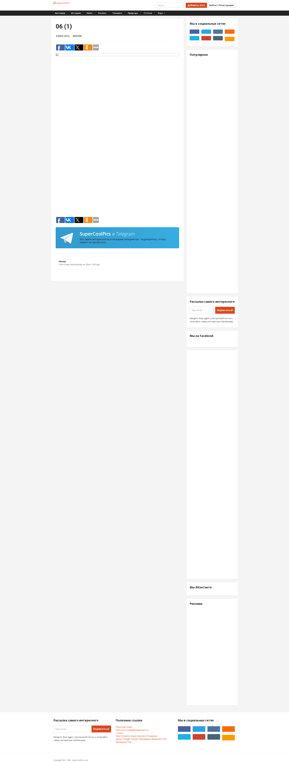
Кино (89, 13)
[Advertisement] (117, 177)
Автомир (60, 13)
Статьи (148, 13)
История (76, 13)
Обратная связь (124, 726)
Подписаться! (225, 310)
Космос (102, 13)
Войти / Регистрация (222, 5)
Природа (133, 13)
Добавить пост (196, 5)
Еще (160, 13)
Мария (77, 36)
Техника (117, 13)
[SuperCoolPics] (61, 3)
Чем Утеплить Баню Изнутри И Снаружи (136, 736)
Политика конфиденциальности (132, 729)
